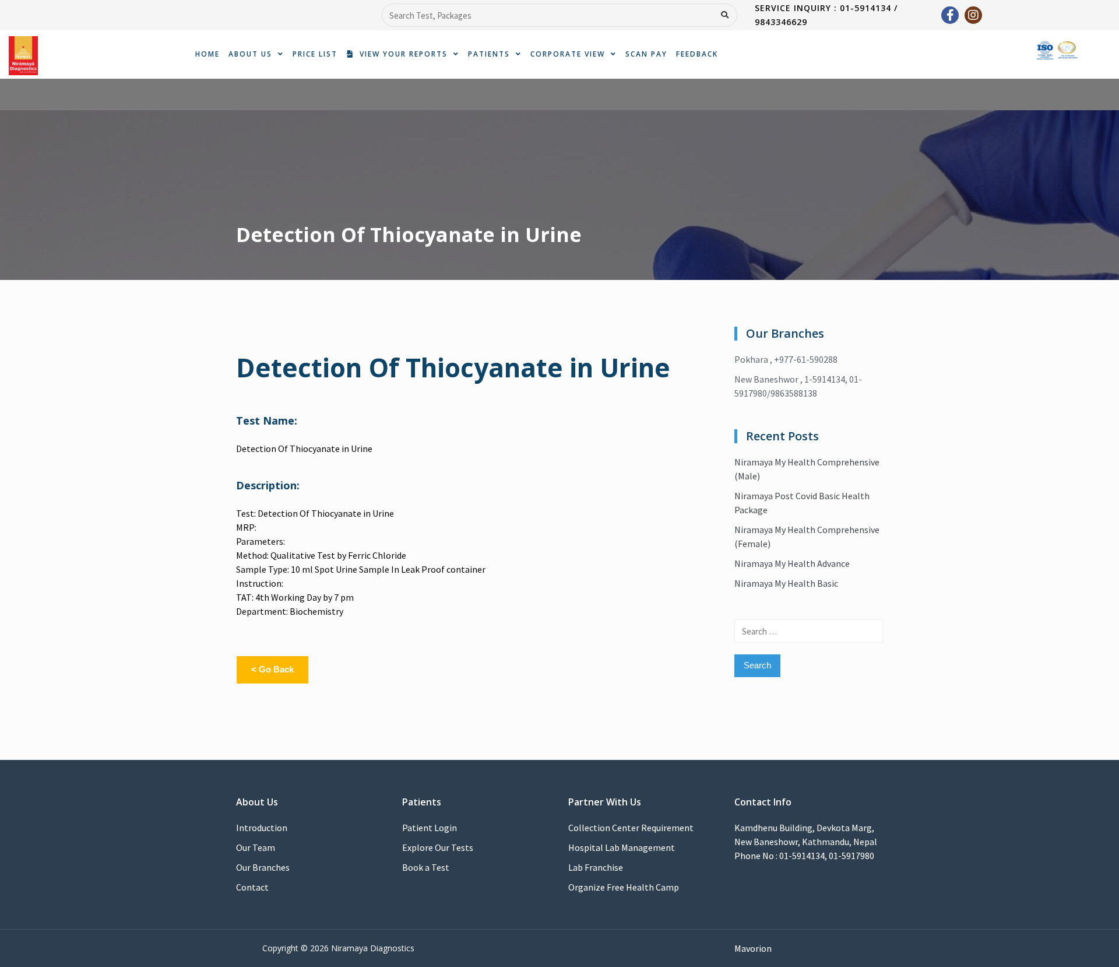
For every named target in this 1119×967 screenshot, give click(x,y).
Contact (252, 887)
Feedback (697, 54)
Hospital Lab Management (621, 847)
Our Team (255, 847)
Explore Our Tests (437, 847)
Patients (489, 54)
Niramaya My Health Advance (792, 563)
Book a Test (425, 867)
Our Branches (263, 867)
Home (207, 54)
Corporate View (567, 54)
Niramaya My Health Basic (786, 583)
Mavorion (753, 948)
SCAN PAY (646, 54)
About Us (250, 54)
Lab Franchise (595, 867)
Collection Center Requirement (631, 827)
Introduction (261, 827)
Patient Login (429, 827)
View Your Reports (401, 54)
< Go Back (272, 669)
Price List (315, 54)
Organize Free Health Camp (623, 887)
